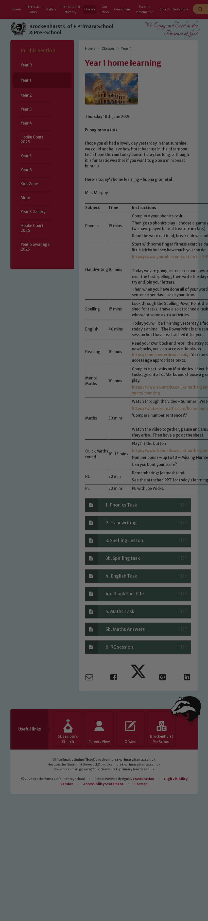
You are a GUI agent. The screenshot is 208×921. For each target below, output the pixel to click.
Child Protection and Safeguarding (104, 507)
